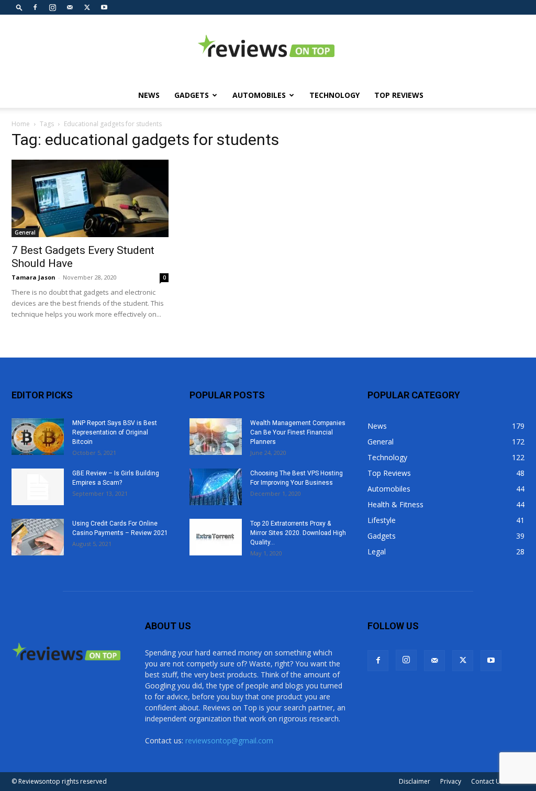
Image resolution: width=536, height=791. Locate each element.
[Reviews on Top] (268, 49)
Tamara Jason (33, 277)
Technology (334, 95)
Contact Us (487, 781)
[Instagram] (52, 7)
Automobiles (259, 95)
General (25, 232)
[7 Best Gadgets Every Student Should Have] (90, 198)
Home (21, 123)
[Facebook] (35, 7)
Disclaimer (414, 781)
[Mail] (69, 7)
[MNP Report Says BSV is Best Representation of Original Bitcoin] (38, 436)
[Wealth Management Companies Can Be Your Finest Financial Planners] (215, 436)
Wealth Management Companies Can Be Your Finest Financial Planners (297, 432)
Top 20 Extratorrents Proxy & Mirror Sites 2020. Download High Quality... (298, 533)
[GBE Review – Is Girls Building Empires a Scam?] (38, 487)
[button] (19, 7)
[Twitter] (87, 7)
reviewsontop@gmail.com (229, 740)
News (149, 95)
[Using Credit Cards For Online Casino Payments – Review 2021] (38, 537)
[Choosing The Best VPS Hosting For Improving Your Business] (215, 487)
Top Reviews (398, 95)
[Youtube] (104, 7)
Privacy (450, 781)
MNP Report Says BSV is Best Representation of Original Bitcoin (114, 432)
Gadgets (191, 95)
